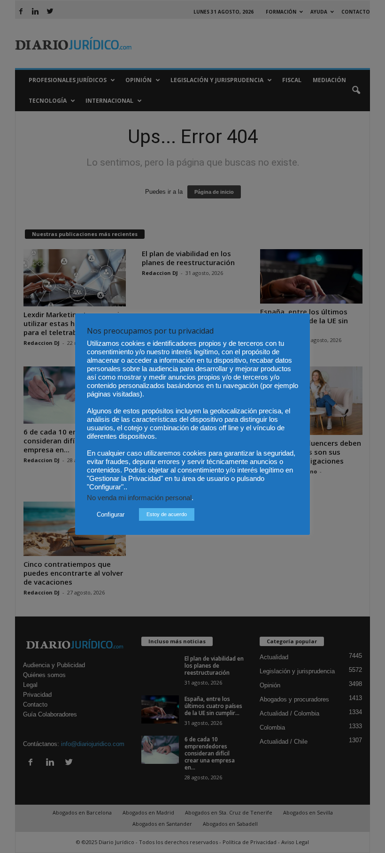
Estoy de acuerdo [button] (166, 514)
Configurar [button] (110, 514)
